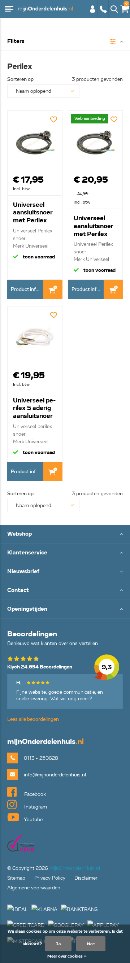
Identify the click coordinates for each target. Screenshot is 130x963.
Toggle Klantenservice (65, 553)
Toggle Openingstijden (65, 609)
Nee (91, 943)
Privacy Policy (49, 878)
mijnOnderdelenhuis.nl (45, 9)
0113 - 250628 (103, 12)
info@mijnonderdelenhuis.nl (55, 775)
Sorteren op (20, 79)
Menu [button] (9, 9)
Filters (16, 41)
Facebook (34, 794)
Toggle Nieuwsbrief (65, 572)
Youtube (33, 819)
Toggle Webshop (65, 534)
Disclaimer (86, 878)
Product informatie (27, 289)
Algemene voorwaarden (33, 888)
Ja (58, 943)
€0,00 (123, 7)
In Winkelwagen (52, 289)
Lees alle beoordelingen (33, 719)
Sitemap (16, 878)
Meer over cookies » (67, 956)
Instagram (35, 807)
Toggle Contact (65, 591)
